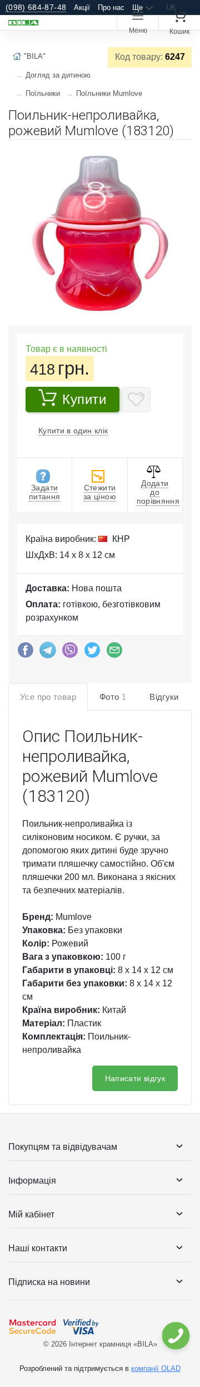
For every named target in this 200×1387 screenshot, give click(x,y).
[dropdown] (175, 1335)
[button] (182, 152)
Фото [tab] (112, 697)
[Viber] (70, 653)
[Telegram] (47, 653)
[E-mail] (114, 653)
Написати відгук (135, 1078)
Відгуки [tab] (164, 697)
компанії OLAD (156, 1368)
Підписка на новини (49, 1282)
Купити (84, 399)
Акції (82, 7)
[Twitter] (92, 653)
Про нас (111, 7)
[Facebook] (25, 653)
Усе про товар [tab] (48, 697)
